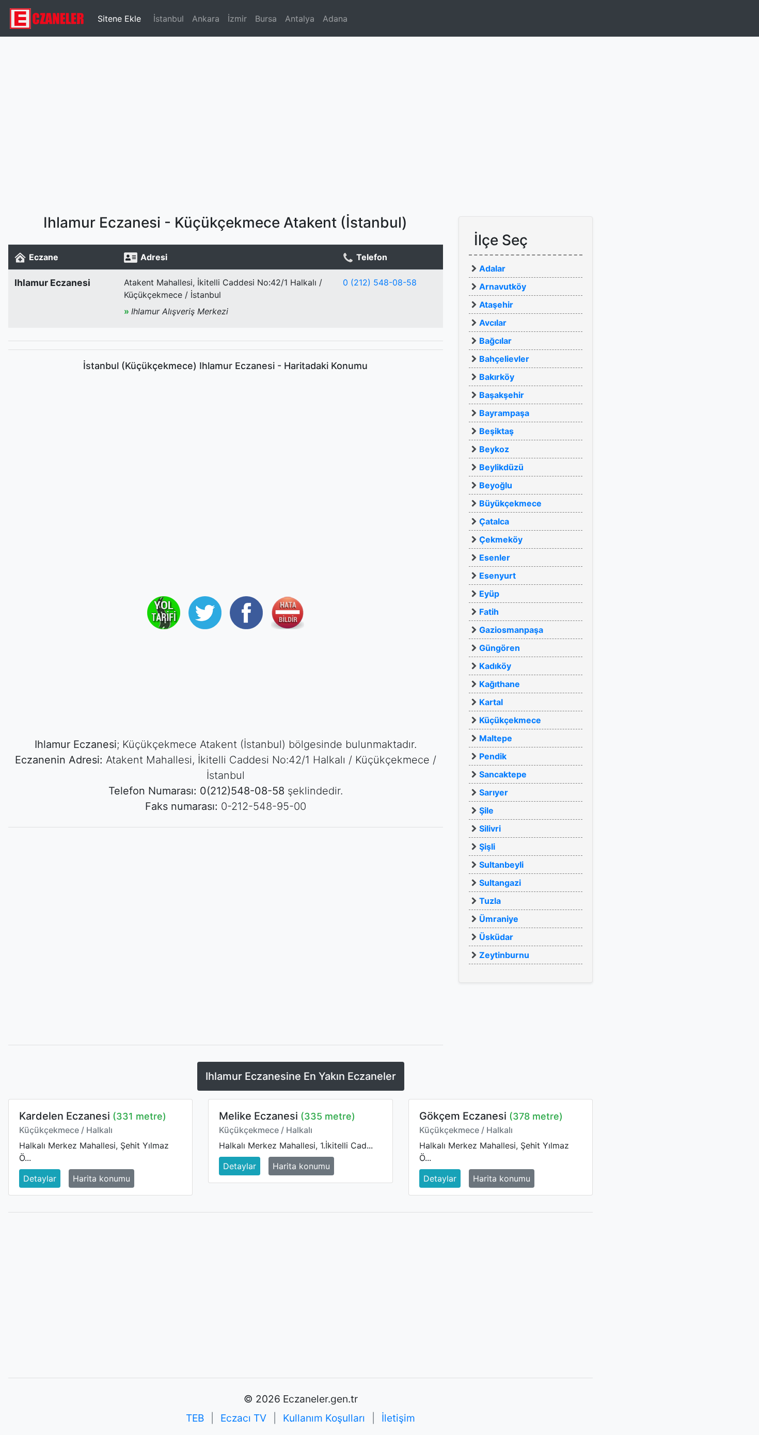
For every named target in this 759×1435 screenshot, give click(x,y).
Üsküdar (496, 937)
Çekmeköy (501, 539)
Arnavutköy (502, 286)
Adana (335, 18)
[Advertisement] (379, 121)
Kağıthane (499, 684)
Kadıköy (495, 666)
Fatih (489, 612)
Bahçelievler (504, 359)
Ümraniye (498, 919)
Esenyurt (497, 575)
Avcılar (493, 322)
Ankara (205, 18)
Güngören (499, 648)
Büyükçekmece (510, 503)
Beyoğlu (495, 485)
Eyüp (489, 593)
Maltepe (495, 738)
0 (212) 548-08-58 (380, 282)
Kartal (491, 702)
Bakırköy (496, 377)
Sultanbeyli (501, 864)
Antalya (299, 18)
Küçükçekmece (510, 720)
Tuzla (490, 901)
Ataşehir (496, 304)
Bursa (266, 18)
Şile (486, 810)
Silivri (490, 828)
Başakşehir (501, 395)
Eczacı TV (243, 1418)
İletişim (398, 1418)
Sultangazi (500, 883)
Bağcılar (495, 341)
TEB (195, 1418)
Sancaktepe (503, 774)
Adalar (492, 268)
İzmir (237, 18)
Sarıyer (493, 792)
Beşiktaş (496, 431)
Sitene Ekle (119, 18)
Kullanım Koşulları (324, 1418)
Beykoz (494, 449)
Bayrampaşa (504, 413)
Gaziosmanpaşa (511, 630)
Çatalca (494, 521)
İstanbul (168, 18)
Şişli (487, 846)
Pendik (493, 756)
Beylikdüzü (501, 467)
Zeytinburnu (504, 955)
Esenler (494, 557)
